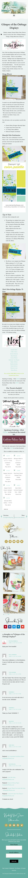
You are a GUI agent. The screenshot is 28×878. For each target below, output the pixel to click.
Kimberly (11, 692)
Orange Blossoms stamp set (17, 36)
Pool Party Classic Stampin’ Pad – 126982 (18, 475)
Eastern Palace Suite (17, 32)
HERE (17, 378)
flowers (24, 32)
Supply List (6, 509)
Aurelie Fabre (14, 349)
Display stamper (7, 32)
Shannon (11, 721)
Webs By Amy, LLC (21, 873)
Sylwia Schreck (14, 354)
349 (8, 614)
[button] (14, 15)
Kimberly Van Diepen (14, 360)
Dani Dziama (14, 356)
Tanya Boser (14, 370)
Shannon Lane (14, 368)
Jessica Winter (14, 358)
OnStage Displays (21, 34)
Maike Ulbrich (14, 362)
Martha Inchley (14, 364)
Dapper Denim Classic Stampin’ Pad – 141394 (8, 490)
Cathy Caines (14, 351)
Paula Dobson (14, 366)
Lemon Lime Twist (11, 34)
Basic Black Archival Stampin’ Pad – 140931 (18, 490)
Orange (8, 36)
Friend (5, 34)
